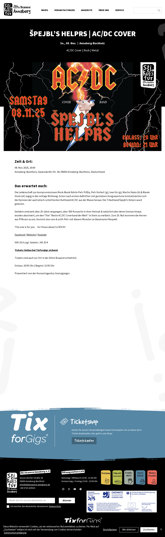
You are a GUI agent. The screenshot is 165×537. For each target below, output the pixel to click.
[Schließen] (161, 530)
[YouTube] (75, 489)
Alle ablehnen (129, 529)
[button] (103, 10)
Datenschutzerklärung (15, 533)
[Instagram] (63, 489)
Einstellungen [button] (110, 529)
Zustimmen (149, 529)
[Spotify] (80, 489)
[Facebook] (69, 489)
